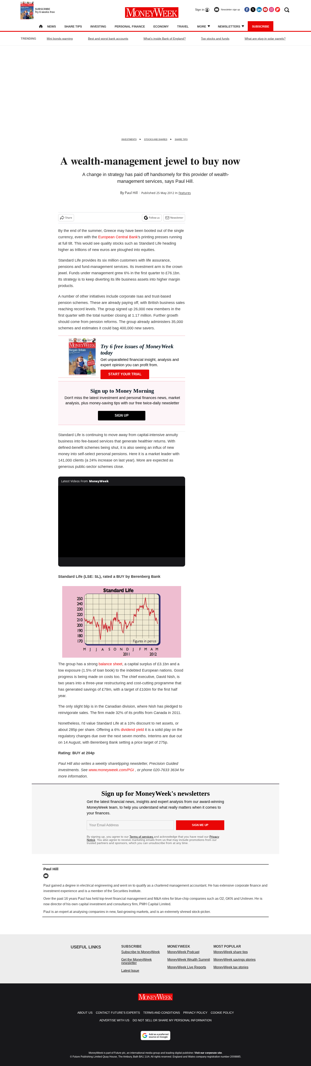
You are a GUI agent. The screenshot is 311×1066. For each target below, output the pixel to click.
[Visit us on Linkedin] (259, 9)
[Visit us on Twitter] (253, 9)
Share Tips (73, 26)
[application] (121, 521)
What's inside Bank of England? (164, 38)
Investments (129, 139)
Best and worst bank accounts (108, 38)
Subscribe (260, 26)
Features (185, 193)
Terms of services (141, 836)
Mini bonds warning (60, 38)
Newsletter (176, 217)
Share (68, 217)
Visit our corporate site (208, 1052)
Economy (161, 26)
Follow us (154, 217)
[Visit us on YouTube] (265, 9)
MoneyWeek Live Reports (186, 967)
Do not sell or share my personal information (172, 1020)
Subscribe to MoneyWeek (140, 952)
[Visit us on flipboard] (277, 9)
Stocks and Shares (155, 139)
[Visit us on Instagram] (271, 9)
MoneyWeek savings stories (234, 959)
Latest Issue (130, 970)
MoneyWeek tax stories (230, 967)
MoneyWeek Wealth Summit (188, 959)
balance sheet (110, 664)
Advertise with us (114, 1020)
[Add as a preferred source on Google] (155, 1035)
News (51, 26)
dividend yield (132, 730)
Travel (183, 26)
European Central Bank (118, 237)
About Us (84, 1012)
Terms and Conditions (161, 1012)
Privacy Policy (195, 1012)
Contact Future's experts (118, 1012)
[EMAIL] (47, 876)
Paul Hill (131, 192)
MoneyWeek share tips (230, 952)
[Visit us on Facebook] (246, 9)
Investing (98, 26)
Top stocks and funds (215, 38)
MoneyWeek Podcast (183, 952)
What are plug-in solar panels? (265, 38)
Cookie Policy (222, 1012)
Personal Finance (130, 26)
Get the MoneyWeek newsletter (136, 961)
